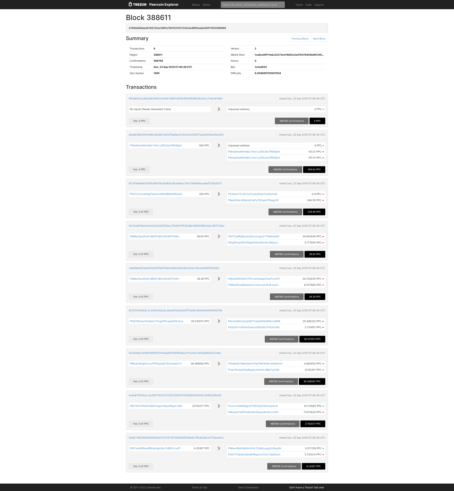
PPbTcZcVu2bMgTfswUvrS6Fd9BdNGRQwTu (156, 193)
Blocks (196, 4)
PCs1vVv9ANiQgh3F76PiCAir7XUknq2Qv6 (253, 405)
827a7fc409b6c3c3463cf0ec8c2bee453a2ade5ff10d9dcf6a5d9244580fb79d (175, 310)
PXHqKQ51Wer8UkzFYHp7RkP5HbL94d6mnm (255, 363)
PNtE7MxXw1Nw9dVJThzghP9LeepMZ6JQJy (156, 321)
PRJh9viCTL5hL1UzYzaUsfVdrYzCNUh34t (252, 193)
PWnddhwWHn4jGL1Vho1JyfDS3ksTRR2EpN (156, 145)
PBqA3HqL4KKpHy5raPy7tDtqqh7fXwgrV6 (253, 200)
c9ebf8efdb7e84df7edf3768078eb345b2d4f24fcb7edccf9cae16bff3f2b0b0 (174, 268)
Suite (309, 4)
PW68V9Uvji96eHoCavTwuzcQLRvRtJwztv (253, 284)
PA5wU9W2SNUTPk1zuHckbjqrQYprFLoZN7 (254, 278)
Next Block (319, 38)
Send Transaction (248, 487)
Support (319, 4)
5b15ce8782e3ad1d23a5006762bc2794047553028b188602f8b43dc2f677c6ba (176, 225)
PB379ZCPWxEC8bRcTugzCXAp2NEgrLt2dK (156, 405)
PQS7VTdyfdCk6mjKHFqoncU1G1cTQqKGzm (254, 454)
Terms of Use (199, 487)
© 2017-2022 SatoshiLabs (145, 487)
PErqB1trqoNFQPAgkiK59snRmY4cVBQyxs (253, 242)
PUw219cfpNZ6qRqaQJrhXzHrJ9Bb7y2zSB (253, 369)
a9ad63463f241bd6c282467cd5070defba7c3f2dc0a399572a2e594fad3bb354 (176, 134)
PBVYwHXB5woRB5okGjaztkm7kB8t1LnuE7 (155, 448)
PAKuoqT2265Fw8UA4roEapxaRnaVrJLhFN (253, 412)
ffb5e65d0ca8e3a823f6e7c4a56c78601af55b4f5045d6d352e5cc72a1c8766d (175, 98)
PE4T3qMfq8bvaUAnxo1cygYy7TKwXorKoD (253, 236)
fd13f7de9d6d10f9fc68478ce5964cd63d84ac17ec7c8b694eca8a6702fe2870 (175, 183)
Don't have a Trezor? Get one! (306, 487)
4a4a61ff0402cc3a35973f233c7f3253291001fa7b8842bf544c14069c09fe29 (175, 395)
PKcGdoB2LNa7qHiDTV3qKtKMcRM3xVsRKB (254, 321)
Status (206, 4)
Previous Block (300, 38)
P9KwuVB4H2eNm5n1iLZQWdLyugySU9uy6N (254, 448)
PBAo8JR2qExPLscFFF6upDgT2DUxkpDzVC (156, 363)
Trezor (299, 4)
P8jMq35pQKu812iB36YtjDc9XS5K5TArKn (154, 236)
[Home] (137, 5)
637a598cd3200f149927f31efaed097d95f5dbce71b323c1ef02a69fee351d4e (175, 352)
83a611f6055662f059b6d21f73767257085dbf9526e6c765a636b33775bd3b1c (176, 437)
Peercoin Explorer (164, 4)
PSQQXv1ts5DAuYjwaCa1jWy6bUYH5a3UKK (254, 327)
